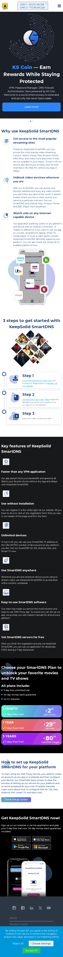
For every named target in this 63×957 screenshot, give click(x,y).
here (35, 245)
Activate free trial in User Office (35, 399)
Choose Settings (41, 943)
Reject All (18, 943)
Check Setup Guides (16, 799)
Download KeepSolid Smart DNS (37, 380)
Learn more (31, 107)
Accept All (31, 950)
